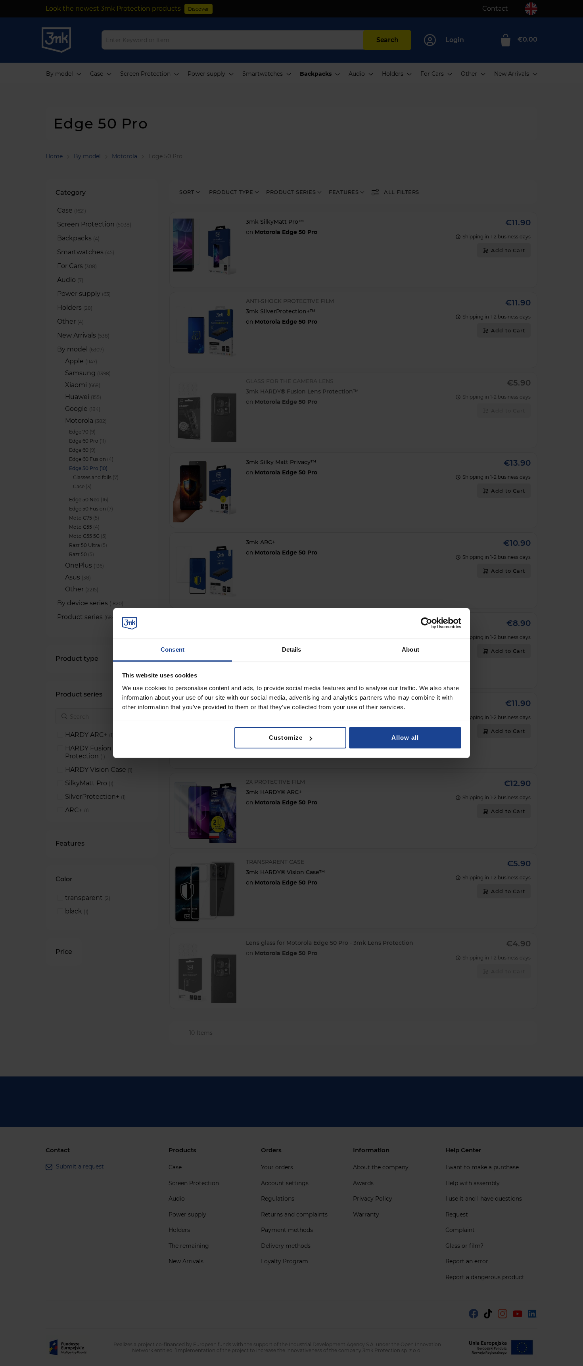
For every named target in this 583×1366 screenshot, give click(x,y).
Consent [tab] (172, 649)
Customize (285, 737)
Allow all (405, 737)
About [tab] (410, 649)
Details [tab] (291, 649)
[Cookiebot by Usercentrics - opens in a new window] (426, 623)
